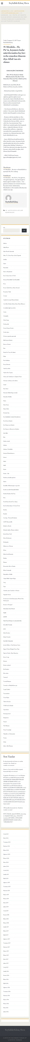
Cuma (4, 312)
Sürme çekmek (7, 665)
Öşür (4, 586)
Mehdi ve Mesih (7, 526)
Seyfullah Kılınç (8, 42)
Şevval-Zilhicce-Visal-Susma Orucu (11, 645)
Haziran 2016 (6, 995)
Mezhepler (6, 542)
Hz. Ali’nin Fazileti (7, 421)
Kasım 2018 (6, 915)
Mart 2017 (5, 959)
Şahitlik (5, 616)
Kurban (5, 510)
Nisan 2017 (6, 955)
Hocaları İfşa (6, 413)
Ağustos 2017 (6, 939)
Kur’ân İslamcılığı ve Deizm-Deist (11, 505)
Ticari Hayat (6, 697)
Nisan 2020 (6, 858)
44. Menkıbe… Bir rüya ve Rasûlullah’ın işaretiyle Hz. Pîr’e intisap (14, 170)
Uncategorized (6, 713)
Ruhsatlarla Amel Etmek (9, 608)
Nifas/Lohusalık (7, 570)
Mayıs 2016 (6, 999)
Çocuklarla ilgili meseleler (9, 308)
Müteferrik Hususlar (8, 554)
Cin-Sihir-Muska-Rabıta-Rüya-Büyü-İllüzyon (14, 304)
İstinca (4, 457)
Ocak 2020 (6, 870)
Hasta (4, 401)
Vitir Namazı (6, 725)
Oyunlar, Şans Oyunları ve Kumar (11, 590)
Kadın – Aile (6, 473)
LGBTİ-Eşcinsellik (7, 522)
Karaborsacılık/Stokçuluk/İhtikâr (11, 489)
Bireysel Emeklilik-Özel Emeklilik (11, 279)
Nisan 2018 (6, 923)
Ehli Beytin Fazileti (7, 340)
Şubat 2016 (6, 1011)
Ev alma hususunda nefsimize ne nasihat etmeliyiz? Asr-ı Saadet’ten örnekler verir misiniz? (13, 763)
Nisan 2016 (6, 1003)
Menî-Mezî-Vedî (7, 534)
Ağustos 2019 (6, 882)
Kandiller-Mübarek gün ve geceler (11, 485)
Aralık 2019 (6, 874)
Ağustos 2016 (6, 987)
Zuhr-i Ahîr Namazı (8, 746)
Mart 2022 (5, 838)
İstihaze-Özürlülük (7, 449)
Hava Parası (6, 405)
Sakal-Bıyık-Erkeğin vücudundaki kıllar (12, 621)
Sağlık (4, 612)
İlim (4, 437)
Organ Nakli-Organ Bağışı (9, 578)
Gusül (4, 384)
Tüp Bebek (6, 709)
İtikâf (4, 465)
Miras (4, 550)
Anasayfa (5, 11)
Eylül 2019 (5, 878)
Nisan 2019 (6, 898)
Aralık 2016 (6, 971)
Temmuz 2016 (6, 991)
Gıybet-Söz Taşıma (8, 372)
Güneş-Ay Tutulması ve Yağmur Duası (12, 376)
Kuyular (5, 514)
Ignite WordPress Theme (13, 1038)
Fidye (4, 356)
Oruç (4, 582)
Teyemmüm (6, 693)
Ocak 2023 (5, 834)
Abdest (5, 243)
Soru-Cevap (6, 657)
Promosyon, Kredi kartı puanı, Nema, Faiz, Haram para (13, 599)
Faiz (4, 348)
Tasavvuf (5, 677)
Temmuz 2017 (6, 943)
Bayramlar (5, 267)
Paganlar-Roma (7, 594)
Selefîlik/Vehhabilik (8, 641)
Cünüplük (5, 316)
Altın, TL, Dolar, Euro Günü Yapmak (12, 255)
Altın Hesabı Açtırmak (8, 251)
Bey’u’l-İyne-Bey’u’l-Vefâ (9, 275)
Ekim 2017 (6, 931)
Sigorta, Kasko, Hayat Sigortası (10, 653)
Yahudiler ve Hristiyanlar (9, 734)
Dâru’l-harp (6, 320)
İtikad (4, 461)
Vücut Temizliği (7, 730)
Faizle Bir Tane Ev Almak (9, 352)
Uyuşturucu (6, 717)
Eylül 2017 (5, 935)
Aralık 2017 (6, 927)
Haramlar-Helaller (7, 396)
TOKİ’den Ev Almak (8, 705)
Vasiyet (5, 721)
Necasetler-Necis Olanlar (9, 566)
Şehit (4, 629)
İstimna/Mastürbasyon (8, 453)
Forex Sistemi (6, 364)
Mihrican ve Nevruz (8, 546)
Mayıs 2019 (6, 894)
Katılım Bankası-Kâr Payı (9, 493)
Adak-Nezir (6, 247)
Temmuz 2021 (6, 842)
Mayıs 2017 (6, 951)
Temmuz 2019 (6, 886)
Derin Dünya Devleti (8, 328)
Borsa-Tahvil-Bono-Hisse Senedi (11, 288)
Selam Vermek (6, 637)
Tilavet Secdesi (7, 701)
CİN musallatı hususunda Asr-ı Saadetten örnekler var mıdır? (13, 809)
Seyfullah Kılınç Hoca (19, 3)
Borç (4, 283)
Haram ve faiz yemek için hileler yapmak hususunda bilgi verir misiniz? (13, 770)
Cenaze (5, 296)
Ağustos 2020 (6, 854)
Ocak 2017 (5, 967)
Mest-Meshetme (7, 538)
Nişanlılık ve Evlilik (7, 574)
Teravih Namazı (7, 681)
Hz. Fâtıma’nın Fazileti (8, 425)
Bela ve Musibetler (7, 271)
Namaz (5, 562)
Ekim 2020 (6, 850)
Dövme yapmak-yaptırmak (9, 336)
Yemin (5, 738)
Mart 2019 (5, 902)
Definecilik (6, 324)
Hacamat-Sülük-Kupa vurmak (10, 392)
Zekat (4, 742)
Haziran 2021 (6, 846)
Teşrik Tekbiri (6, 689)
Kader (4, 469)
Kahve (4, 481)
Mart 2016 (5, 1007)
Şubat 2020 (6, 866)
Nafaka (5, 558)
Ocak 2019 (5, 911)
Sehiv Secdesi (6, 633)
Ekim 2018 (5, 919)
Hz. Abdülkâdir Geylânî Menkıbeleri (11, 417)
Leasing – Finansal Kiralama (10, 518)
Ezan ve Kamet (7, 344)
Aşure (4, 263)
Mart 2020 (6, 862)
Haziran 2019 (6, 890)
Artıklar (5, 259)
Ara (4, 227)
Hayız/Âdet (6, 409)
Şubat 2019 (6, 906)
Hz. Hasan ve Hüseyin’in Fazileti (11, 429)
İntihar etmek (6, 441)
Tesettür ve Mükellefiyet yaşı (10, 685)
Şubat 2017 (6, 963)
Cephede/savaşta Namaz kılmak (10, 300)
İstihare (5, 445)
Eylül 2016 (5, 983)
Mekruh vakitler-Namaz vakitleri (11, 530)
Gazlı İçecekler (6, 368)
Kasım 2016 (6, 975)
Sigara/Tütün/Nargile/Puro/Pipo (11, 649)
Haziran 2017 (6, 947)
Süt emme (5, 673)
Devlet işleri (6, 332)
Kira (4, 497)
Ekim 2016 (6, 979)
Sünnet (5, 661)
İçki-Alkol (5, 433)
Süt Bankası (6, 669)
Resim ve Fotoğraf (7, 604)
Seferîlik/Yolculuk (7, 625)
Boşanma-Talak (7, 292)
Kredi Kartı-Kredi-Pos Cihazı (10, 501)
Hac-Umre (5, 388)
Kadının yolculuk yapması (9, 477)
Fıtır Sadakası (6, 360)
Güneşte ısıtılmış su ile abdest (10, 380)
